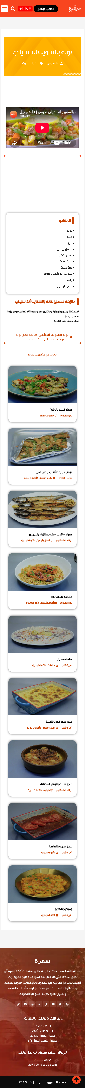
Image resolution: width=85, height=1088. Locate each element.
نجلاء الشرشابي (64, 540)
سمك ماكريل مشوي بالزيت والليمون (50, 534)
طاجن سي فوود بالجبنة (59, 721)
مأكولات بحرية (30, 63)
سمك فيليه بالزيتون (61, 409)
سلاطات (51, 665)
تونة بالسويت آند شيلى (53, 334)
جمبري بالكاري (63, 909)
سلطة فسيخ (64, 659)
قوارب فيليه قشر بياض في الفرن (54, 472)
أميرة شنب (67, 665)
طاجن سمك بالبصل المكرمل (56, 784)
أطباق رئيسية (45, 478)
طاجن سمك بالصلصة (60, 846)
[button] (13, 9)
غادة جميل (52, 63)
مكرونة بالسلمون (61, 597)
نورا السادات (66, 415)
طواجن (46, 790)
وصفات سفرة (35, 339)
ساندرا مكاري (65, 478)
